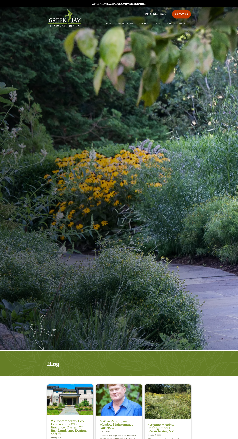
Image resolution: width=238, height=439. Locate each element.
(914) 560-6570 (155, 14)
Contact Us (181, 14)
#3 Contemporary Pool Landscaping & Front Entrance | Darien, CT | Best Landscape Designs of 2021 (69, 427)
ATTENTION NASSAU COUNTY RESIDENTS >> (119, 3)
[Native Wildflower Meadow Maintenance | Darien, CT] (119, 386)
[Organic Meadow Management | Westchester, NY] (168, 386)
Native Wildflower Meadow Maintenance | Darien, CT (117, 424)
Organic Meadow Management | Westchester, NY (161, 427)
